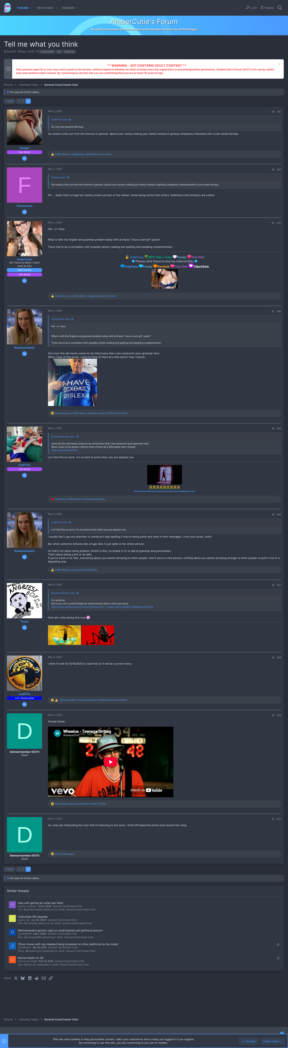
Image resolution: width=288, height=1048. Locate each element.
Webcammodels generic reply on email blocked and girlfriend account (60, 930)
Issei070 (11, 51)
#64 (279, 311)
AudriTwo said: (59, 119)
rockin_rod (23, 919)
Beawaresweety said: (63, 436)
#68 (279, 657)
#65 (279, 428)
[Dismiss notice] (279, 64)
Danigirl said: (58, 177)
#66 (279, 514)
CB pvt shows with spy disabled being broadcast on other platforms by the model (68, 944)
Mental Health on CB (30, 957)
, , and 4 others (85, 295)
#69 (279, 715)
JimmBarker (24, 947)
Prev (11, 101)
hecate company (27, 906)
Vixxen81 (32, 923)
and (80, 803)
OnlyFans (131, 266)
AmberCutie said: (60, 319)
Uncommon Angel (27, 961)
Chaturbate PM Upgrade (33, 916)
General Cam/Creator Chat (67, 906)
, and (80, 499)
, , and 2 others (83, 154)
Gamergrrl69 (24, 933)
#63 (279, 222)
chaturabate (47, 51)
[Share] (273, 112)
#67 (279, 585)
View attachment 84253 (64, 450)
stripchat (69, 51)
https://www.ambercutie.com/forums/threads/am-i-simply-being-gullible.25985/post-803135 (102, 606)
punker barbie (34, 909)
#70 (279, 818)
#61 (279, 111)
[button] (31, 8)
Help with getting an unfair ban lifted (40, 903)
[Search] (279, 7)
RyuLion (31, 965)
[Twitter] (282, 1033)
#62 (279, 169)
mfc (59, 51)
